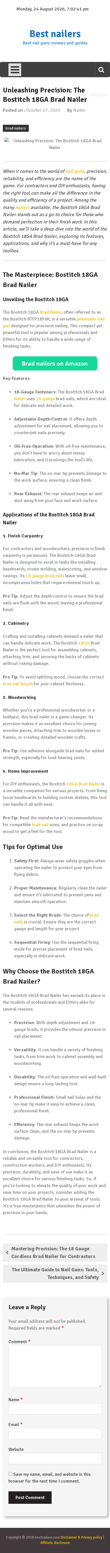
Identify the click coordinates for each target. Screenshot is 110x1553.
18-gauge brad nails (45, 576)
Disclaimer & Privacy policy (81, 1537)
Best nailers (55, 34)
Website (16, 1449)
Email (15, 1424)
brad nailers (16, 128)
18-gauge (45, 399)
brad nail (40, 825)
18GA (83, 643)
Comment (19, 1342)
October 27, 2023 (43, 110)
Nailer (79, 110)
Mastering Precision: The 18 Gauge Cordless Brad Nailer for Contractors (53, 1252)
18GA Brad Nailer (83, 784)
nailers (22, 207)
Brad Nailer (50, 312)
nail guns (74, 171)
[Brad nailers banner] (55, 363)
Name (15, 1400)
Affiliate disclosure (55, 1543)
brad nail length (18, 684)
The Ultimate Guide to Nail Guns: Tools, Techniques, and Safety (55, 1273)
